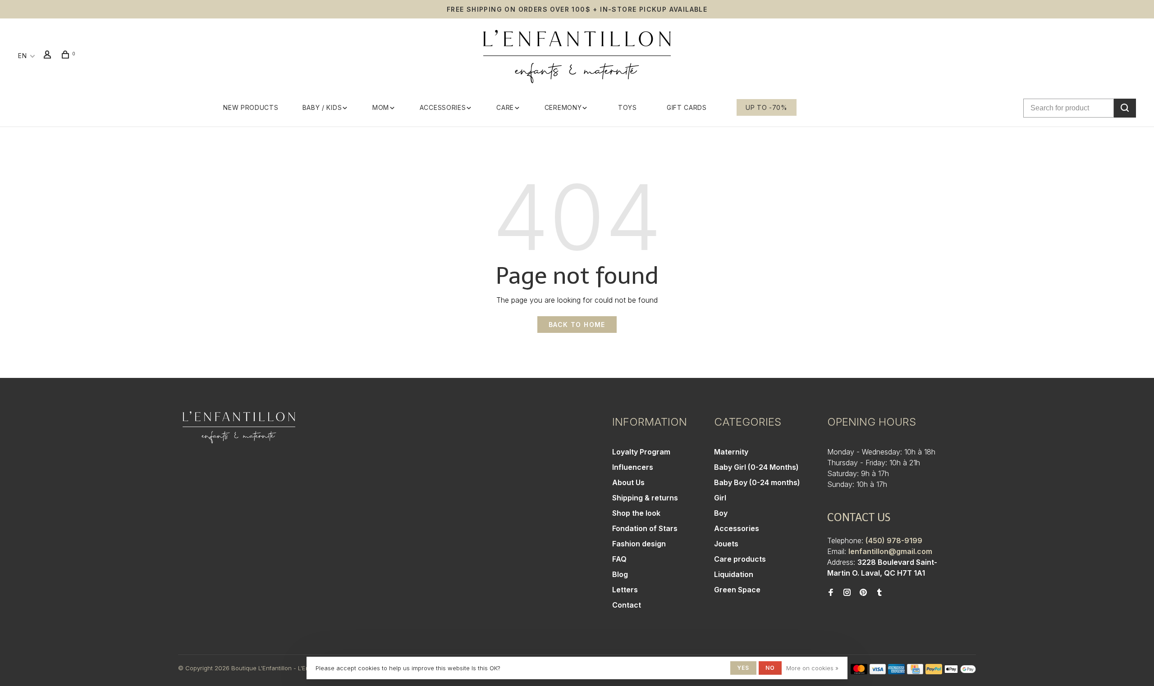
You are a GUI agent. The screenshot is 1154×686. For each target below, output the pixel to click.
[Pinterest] (863, 592)
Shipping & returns (645, 497)
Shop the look (636, 513)
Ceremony (563, 107)
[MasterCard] (859, 671)
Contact (626, 604)
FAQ (619, 558)
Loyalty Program (641, 451)
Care (505, 107)
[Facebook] (830, 592)
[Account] (48, 55)
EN (22, 55)
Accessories (443, 107)
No (770, 667)
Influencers (632, 467)
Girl (720, 497)
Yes (743, 667)
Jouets (726, 543)
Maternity (731, 451)
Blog (620, 574)
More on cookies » (812, 668)
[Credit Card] (915, 671)
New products (250, 107)
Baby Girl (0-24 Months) (756, 467)
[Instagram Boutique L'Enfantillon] (847, 592)
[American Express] (896, 671)
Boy (721, 513)
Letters (625, 589)
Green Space (737, 589)
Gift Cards (687, 107)
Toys (627, 107)
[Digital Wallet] (960, 671)
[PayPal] (933, 671)
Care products (740, 558)
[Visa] (878, 671)
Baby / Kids (322, 107)
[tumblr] (879, 592)
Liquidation (733, 574)
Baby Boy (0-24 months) (757, 482)
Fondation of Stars (645, 528)
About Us (628, 482)
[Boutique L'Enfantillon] (239, 427)
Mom (380, 107)
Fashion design (639, 543)
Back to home (577, 324)
